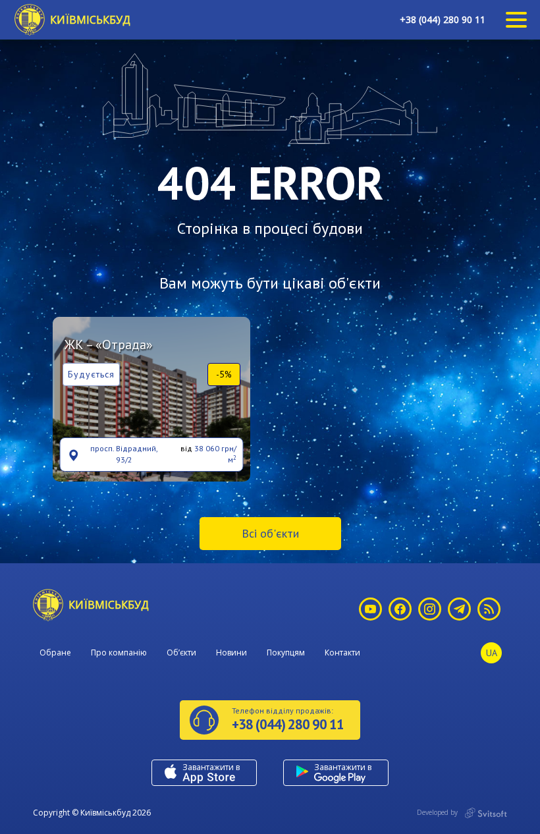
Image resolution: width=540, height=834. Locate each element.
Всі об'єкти (270, 533)
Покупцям (286, 652)
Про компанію (119, 652)
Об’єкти (181, 652)
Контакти (342, 652)
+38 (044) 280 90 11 (442, 19)
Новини (231, 652)
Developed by (438, 812)
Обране (55, 652)
